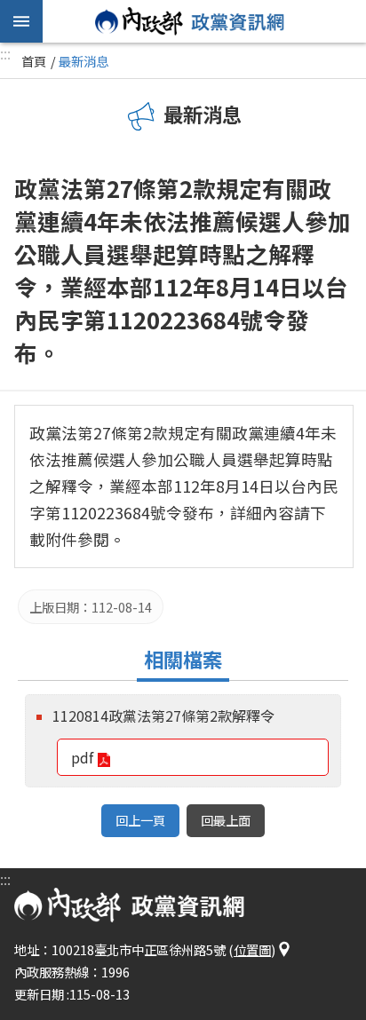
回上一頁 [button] (140, 819)
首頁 (33, 60)
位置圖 (252, 949)
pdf (82, 757)
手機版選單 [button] (21, 21)
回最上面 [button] (226, 819)
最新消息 (83, 60)
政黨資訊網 (190, 21)
